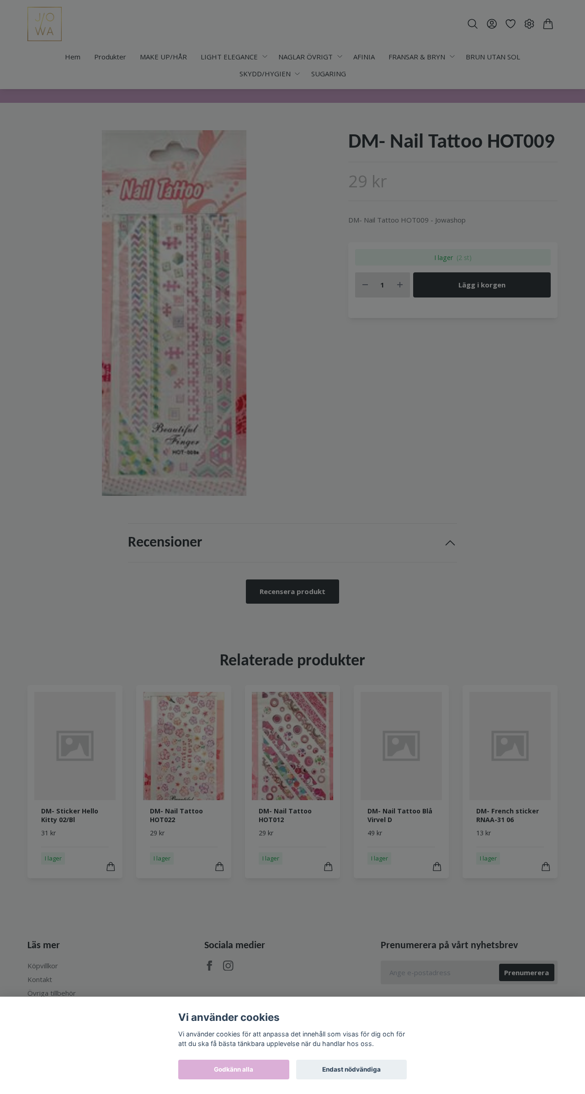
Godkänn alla (233, 1069)
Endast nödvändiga (351, 1069)
